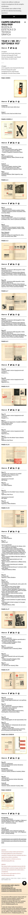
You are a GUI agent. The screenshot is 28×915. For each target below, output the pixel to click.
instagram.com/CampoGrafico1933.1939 (11, 891)
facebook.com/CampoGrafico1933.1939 (11, 889)
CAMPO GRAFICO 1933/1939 (10, 23)
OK (14, 16)
